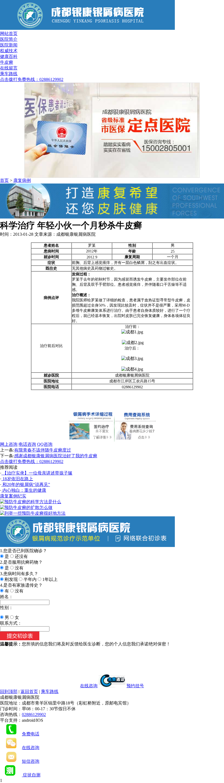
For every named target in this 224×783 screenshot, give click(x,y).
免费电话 (30, 734)
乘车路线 (8, 73)
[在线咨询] (112, 217)
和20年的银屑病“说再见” (25, 484)
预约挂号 (135, 685)
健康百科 (8, 56)
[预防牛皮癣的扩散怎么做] (26, 507)
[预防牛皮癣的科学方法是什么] (30, 501)
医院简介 (8, 39)
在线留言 (8, 68)
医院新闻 (8, 45)
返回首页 (29, 691)
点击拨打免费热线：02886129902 (31, 79)
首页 (4, 180)
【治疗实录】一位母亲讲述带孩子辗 (36, 473)
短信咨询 (30, 761)
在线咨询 (89, 685)
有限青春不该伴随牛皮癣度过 (42, 450)
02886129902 (34, 714)
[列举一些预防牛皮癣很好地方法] (33, 513)
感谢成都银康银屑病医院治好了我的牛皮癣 (55, 455)
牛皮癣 (6, 62)
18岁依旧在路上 (17, 478)
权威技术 (8, 50)
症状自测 (31, 775)
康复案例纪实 (13, 496)
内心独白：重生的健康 (23, 490)
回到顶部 (8, 691)
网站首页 (8, 33)
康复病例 (22, 180)
